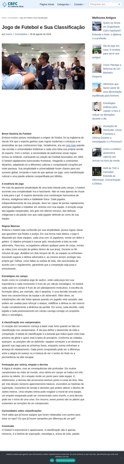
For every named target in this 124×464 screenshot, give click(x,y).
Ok (52, 460)
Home (4, 18)
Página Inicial (47, 4)
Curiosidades (13, 18)
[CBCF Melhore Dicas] (13, 4)
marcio (9, 34)
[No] (121, 457)
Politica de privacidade (65, 460)
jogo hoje (71, 145)
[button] (70, 4)
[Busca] (119, 4)
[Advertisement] (43, 115)
